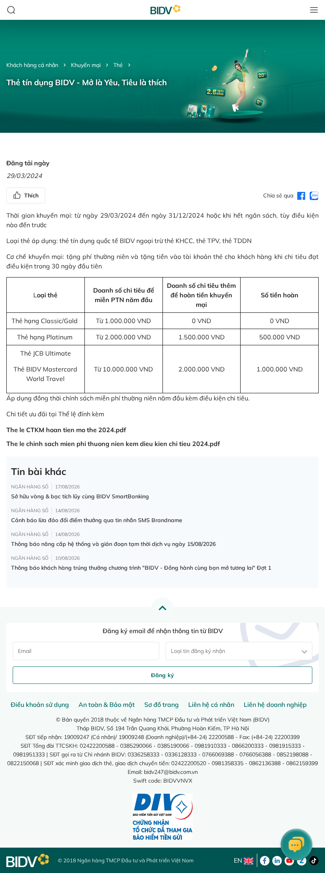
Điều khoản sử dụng (40, 704)
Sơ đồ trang (161, 704)
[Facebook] (265, 860)
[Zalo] (301, 860)
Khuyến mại (86, 65)
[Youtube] (289, 860)
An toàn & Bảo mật (106, 704)
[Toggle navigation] (314, 10)
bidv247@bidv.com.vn (171, 771)
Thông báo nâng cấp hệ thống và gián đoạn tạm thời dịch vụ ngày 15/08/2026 (113, 544)
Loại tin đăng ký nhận (198, 651)
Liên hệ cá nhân (211, 704)
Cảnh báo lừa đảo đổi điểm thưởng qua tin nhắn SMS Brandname (96, 520)
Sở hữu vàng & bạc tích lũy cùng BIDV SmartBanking (80, 496)
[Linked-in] (277, 860)
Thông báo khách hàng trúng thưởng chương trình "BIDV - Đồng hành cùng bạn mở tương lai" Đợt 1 (141, 567)
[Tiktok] (314, 860)
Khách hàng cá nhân (32, 65)
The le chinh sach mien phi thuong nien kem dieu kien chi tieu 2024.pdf (113, 444)
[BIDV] (28, 860)
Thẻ (118, 65)
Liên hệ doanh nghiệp (275, 704)
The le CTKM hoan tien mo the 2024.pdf (66, 430)
